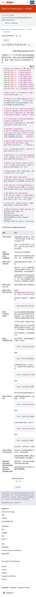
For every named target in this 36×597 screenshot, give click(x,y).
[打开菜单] (3, 2)
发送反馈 (6, 40)
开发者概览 (5, 547)
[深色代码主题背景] (31, 66)
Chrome (4, 569)
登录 (32, 2)
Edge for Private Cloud (12, 8)
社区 (3, 529)
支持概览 (4, 533)
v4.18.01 (28, 8)
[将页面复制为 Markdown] (29, 45)
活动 (3, 515)
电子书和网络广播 (7, 521)
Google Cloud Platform (9, 576)
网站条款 (13, 587)
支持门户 (4, 539)
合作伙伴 (4, 518)
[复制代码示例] (33, 66)
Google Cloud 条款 (23, 587)
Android (4, 566)
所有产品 (4, 579)
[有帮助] (16, 35)
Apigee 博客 (5, 553)
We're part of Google (8, 512)
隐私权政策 (5, 587)
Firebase (4, 573)
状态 (3, 536)
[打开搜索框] (28, 2)
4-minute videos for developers (11, 550)
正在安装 (6, 32)
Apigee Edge (5, 29)
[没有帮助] (19, 35)
